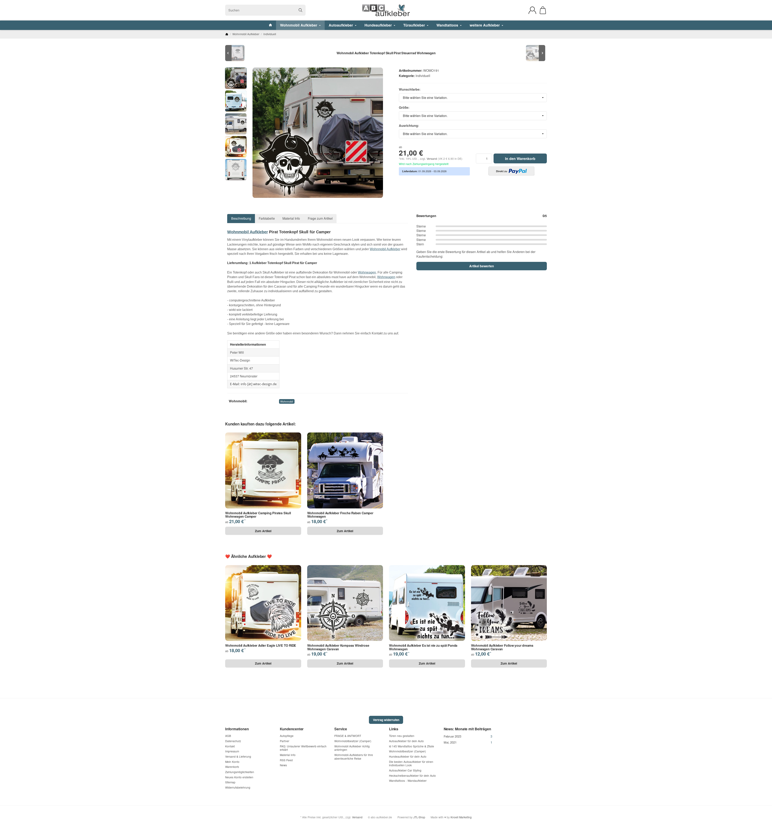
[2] (511, 171)
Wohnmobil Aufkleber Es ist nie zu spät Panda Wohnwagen (423, 647)
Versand (432, 159)
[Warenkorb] (543, 10)
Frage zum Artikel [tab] (320, 218)
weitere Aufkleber (485, 25)
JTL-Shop (419, 817)
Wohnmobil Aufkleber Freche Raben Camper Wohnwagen (340, 514)
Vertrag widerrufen (386, 720)
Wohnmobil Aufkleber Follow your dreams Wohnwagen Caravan (502, 647)
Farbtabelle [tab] (267, 218)
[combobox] (473, 97)
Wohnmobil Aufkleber (299, 25)
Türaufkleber (414, 25)
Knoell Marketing (461, 817)
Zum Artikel (263, 531)
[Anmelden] (532, 10)
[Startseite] (226, 34)
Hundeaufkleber (378, 25)
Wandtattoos (447, 25)
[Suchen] (300, 10)
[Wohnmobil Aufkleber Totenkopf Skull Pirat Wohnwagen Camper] (237, 53)
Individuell (423, 75)
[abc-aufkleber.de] (386, 10)
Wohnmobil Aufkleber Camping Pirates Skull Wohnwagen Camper (258, 514)
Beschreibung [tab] (241, 218)
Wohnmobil (286, 401)
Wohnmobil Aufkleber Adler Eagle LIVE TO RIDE (260, 645)
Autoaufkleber (341, 25)
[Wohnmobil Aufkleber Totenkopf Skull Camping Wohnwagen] (535, 53)
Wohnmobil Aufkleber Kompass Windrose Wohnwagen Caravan (338, 647)
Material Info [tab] (291, 218)
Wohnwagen (367, 272)
